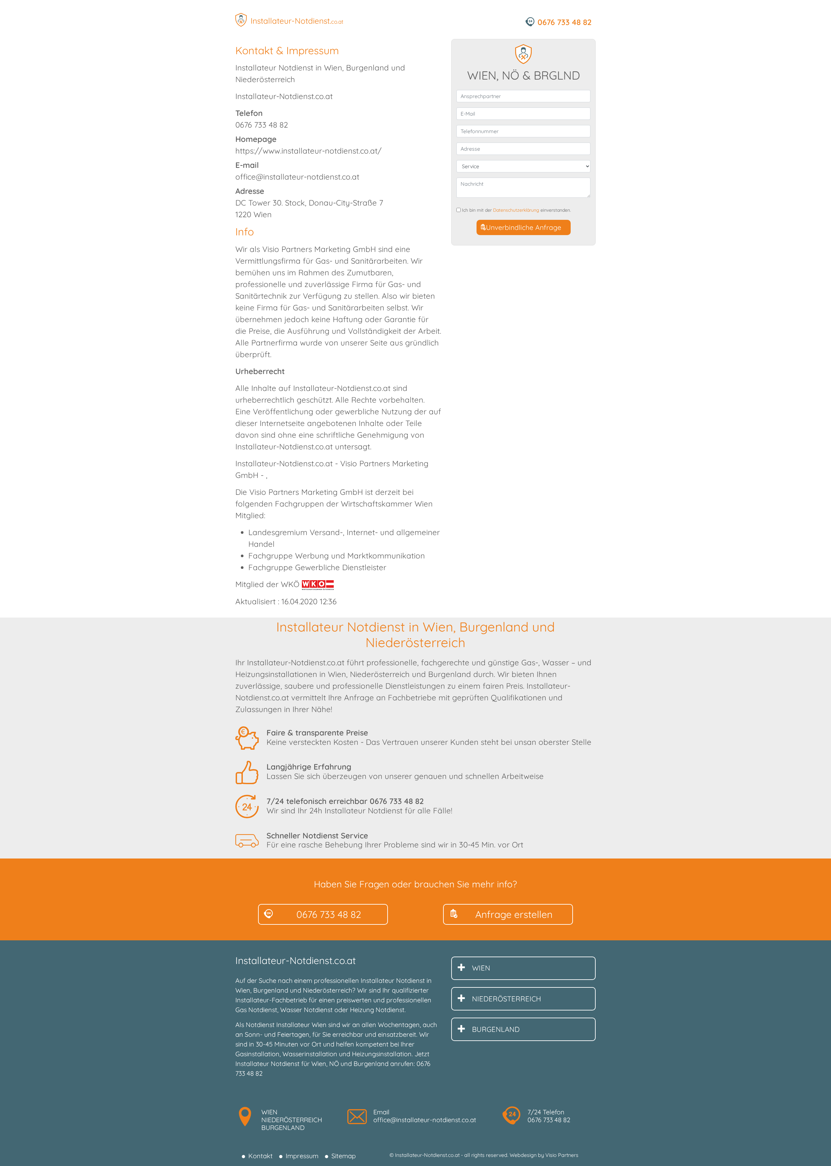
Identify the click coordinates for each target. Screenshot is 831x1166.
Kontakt (260, 1156)
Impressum (302, 1156)
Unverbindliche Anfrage (523, 227)
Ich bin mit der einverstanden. (516, 210)
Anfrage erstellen (513, 914)
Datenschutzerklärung (516, 210)
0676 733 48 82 (397, 801)
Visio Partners (561, 1155)
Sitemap (343, 1156)
